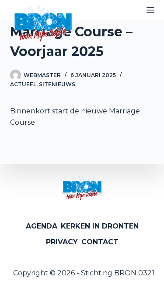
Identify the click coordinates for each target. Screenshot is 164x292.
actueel (23, 84)
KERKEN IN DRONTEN (100, 226)
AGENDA (41, 226)
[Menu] (150, 10)
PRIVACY (62, 242)
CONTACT (100, 242)
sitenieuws (57, 84)
